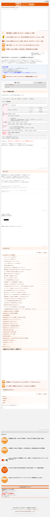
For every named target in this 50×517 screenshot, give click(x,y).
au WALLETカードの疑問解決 (11, 9)
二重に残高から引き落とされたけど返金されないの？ (15, 298)
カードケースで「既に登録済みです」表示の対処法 (14, 306)
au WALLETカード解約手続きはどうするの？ (13, 302)
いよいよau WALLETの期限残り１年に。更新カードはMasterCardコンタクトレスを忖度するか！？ (28, 459)
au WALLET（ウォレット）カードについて (12, 319)
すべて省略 (44, 252)
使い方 (4, 396)
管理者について (36, 509)
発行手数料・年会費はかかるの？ (11, 275)
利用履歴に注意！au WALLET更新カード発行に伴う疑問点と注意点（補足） (26, 438)
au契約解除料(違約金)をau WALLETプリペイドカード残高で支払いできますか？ (20, 309)
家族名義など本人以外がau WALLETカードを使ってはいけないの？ (18, 269)
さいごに (7, 86)
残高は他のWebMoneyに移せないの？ (12, 304)
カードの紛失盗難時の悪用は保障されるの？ (13, 300)
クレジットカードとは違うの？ (10, 257)
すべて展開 (38, 252)
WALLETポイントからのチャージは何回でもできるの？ (15, 292)
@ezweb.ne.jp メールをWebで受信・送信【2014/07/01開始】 (15, 338)
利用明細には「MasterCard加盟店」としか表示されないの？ (16, 296)
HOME (3, 9)
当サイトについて (6, 346)
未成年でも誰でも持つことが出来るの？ (12, 273)
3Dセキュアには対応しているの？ (11, 277)
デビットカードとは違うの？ (10, 259)
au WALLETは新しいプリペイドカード (12, 261)
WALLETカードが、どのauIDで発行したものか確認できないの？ (17, 294)
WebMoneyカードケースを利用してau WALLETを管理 (14, 317)
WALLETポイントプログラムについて (10, 327)
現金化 (4, 400)
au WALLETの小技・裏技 (8, 329)
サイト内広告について (29, 509)
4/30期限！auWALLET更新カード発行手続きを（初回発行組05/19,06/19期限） (27, 448)
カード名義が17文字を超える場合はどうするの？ (14, 271)
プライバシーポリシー (21, 509)
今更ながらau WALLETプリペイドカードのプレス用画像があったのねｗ (25, 477)
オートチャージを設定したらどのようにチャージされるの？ (16, 288)
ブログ (4, 344)
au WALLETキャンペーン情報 (9, 333)
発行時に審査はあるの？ (9, 265)
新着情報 (5, 398)
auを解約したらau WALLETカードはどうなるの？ (14, 284)
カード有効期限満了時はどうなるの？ (11, 279)
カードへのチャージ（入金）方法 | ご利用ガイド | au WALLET (15, 98)
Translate (39, 54)
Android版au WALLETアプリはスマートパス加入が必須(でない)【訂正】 (19, 286)
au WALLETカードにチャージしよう (10, 323)
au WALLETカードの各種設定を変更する (11, 325)
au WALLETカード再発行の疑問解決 (10, 313)
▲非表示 (40, 82)
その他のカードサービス (8, 342)
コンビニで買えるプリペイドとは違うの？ (12, 263)
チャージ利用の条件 (9, 84)
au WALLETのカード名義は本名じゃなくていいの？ (14, 267)
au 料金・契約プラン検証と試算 (9, 331)
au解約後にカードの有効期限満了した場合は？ (13, 282)
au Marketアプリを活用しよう (9, 340)
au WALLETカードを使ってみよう (10, 321)
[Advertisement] (24, 20)
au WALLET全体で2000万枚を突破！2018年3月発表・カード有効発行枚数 (26, 467)
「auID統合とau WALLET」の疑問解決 (11, 311)
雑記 (4, 402)
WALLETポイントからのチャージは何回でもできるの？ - (25, 507)
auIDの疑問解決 (6, 315)
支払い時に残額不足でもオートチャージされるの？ (14, 290)
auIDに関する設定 (6, 336)
